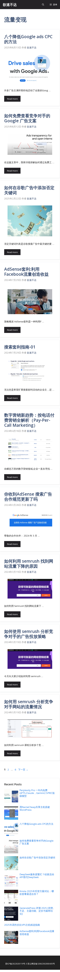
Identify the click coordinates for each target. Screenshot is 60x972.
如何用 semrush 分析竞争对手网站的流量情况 (28, 704)
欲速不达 (10, 4)
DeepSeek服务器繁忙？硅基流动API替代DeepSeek (37, 876)
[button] (43, 4)
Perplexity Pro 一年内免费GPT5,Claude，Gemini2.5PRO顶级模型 (37, 793)
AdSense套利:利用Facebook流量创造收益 (26, 271)
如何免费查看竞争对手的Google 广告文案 (27, 118)
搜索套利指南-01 (19, 347)
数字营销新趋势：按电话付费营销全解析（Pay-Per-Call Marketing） (29, 420)
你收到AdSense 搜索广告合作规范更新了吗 (28, 496)
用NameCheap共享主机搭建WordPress (35, 808)
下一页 (23, 769)
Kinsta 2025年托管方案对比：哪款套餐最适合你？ (37, 893)
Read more (12, 98)
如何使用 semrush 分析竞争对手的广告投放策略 (28, 633)
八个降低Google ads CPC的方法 (28, 39)
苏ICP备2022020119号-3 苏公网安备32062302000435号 (30, 963)
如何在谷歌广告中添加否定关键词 (29, 190)
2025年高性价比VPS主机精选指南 (22, 924)
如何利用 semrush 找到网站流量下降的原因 (28, 563)
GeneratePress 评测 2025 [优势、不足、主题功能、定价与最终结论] (37, 910)
